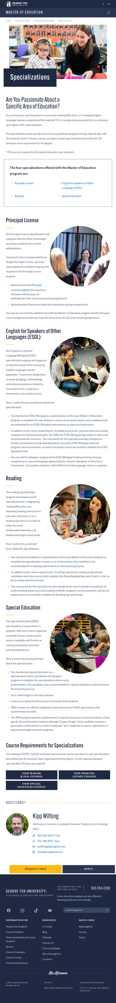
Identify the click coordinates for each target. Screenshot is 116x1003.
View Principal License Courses (84, 775)
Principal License (24, 183)
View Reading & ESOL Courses (32, 775)
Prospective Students (16, 927)
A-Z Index (47, 927)
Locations (47, 959)
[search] (107, 910)
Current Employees (15, 952)
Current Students (15, 932)
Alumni (9, 947)
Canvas (82, 932)
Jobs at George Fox (51, 954)
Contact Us (48, 943)
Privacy (48, 982)
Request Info (35, 869)
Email (82, 938)
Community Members (17, 963)
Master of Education (24, 13)
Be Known (58, 973)
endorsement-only (80, 420)
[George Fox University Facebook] (8, 910)
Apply (88, 869)
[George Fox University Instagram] (22, 910)
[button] (103, 4)
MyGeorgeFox (86, 927)
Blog (44, 932)
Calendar (47, 938)
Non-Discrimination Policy (58, 988)
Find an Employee (51, 948)
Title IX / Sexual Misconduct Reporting (95, 989)
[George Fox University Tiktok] (36, 910)
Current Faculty (14, 958)
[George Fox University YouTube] (50, 910)
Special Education (71, 196)
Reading (19, 196)
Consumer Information (92, 982)
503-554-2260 (100, 888)
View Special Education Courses (32, 785)
